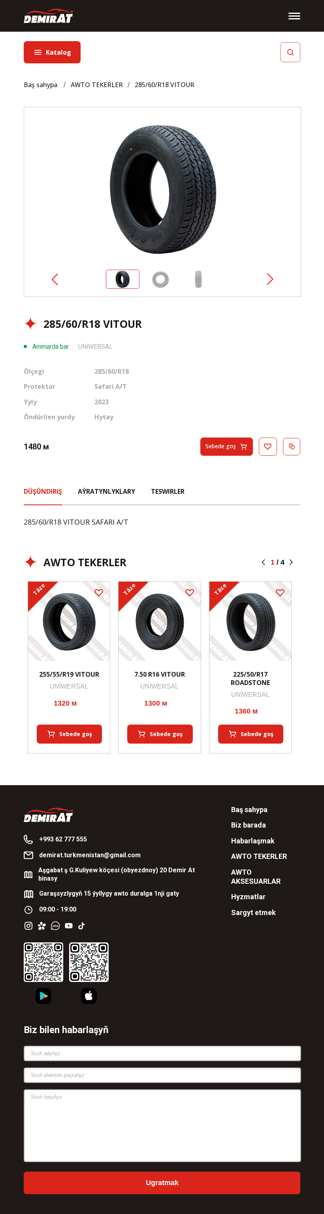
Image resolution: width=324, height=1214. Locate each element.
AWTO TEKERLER (97, 85)
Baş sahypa (41, 85)
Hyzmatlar (248, 896)
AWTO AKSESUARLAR (256, 876)
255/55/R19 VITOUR (69, 674)
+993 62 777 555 (63, 839)
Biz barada (248, 825)
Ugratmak (162, 1183)
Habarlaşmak (253, 841)
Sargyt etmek (253, 912)
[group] (162, 188)
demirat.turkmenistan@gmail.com (90, 855)
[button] (55, 280)
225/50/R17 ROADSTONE (250, 678)
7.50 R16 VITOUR (159, 674)
